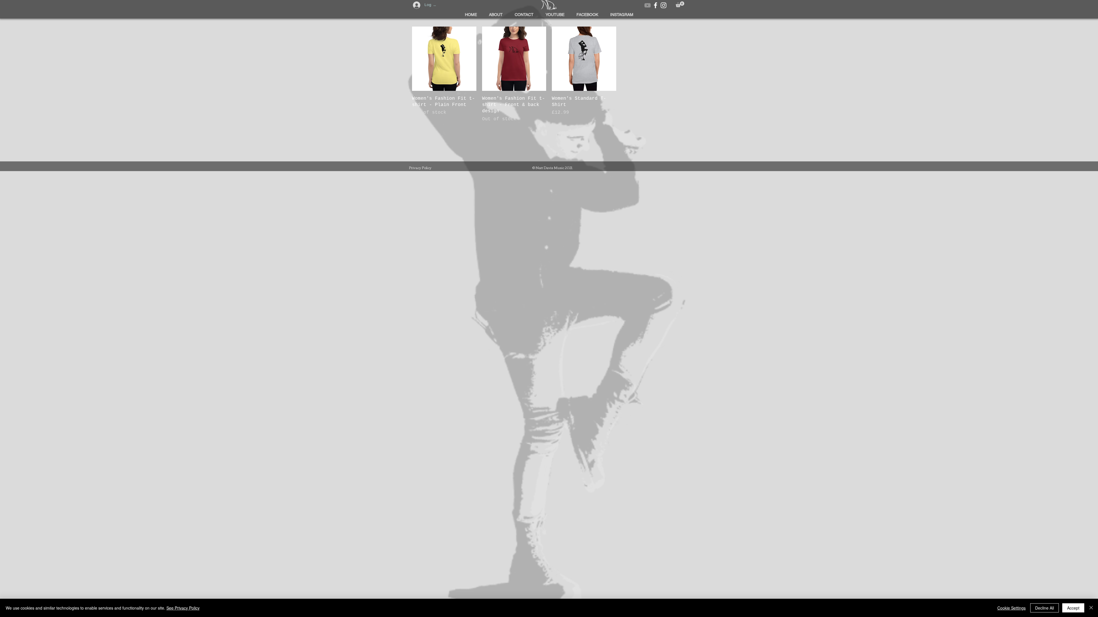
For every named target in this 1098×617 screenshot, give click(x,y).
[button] (680, 4)
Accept (1073, 608)
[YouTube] (647, 5)
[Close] (1091, 607)
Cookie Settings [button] (1011, 608)
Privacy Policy (420, 167)
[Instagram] (663, 5)
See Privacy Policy (183, 608)
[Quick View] (444, 59)
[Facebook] (655, 5)
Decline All (1044, 608)
